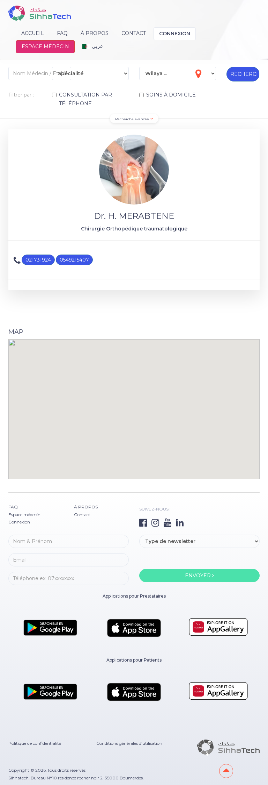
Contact (133, 33)
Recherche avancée (132, 119)
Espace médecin (45, 46)
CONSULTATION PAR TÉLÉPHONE (85, 99)
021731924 (38, 260)
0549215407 (74, 260)
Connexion (174, 33)
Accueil (32, 33)
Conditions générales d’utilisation (129, 743)
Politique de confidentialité (34, 743)
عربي (96, 46)
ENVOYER (198, 575)
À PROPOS (95, 33)
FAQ (62, 33)
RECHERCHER (245, 74)
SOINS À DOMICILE (171, 95)
